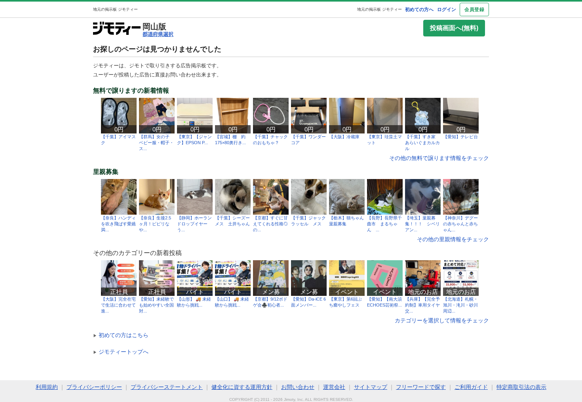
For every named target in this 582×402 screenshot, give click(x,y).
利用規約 (47, 387)
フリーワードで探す (421, 387)
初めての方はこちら (120, 335)
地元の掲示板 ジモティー (379, 9)
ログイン (446, 9)
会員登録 (474, 9)
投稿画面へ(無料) (454, 28)
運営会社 (334, 387)
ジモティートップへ (120, 352)
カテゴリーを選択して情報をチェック (442, 320)
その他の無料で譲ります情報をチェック (439, 158)
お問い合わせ (297, 387)
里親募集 (105, 172)
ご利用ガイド (471, 387)
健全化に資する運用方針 (241, 387)
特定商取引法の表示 (521, 387)
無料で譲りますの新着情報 (131, 91)
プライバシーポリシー (94, 387)
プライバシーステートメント (167, 387)
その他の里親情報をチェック (453, 239)
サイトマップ (370, 387)
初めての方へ (419, 9)
